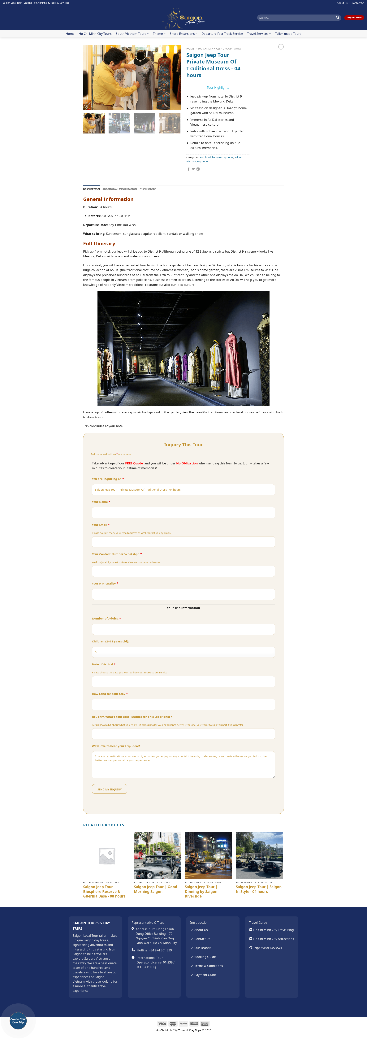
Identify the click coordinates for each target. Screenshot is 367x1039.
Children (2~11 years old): (110, 641)
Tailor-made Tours (288, 34)
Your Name (101, 502)
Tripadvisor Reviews (267, 948)
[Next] (174, 77)
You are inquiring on (108, 479)
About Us (342, 3)
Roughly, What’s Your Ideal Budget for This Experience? (132, 717)
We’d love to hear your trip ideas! (116, 746)
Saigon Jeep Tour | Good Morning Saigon (155, 889)
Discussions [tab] (148, 189)
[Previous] (89, 77)
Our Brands (202, 948)
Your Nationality (105, 583)
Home (70, 34)
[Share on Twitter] (193, 169)
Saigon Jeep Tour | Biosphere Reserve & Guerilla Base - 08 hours (104, 892)
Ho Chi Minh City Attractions (273, 939)
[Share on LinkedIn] (198, 169)
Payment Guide (205, 975)
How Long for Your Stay (110, 694)
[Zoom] (88, 105)
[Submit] (337, 18)
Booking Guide (205, 957)
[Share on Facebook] (188, 169)
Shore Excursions (182, 34)
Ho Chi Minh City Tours (95, 34)
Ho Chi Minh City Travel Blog (273, 930)
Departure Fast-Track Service (222, 34)
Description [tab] (91, 189)
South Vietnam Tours (131, 34)
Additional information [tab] (119, 189)
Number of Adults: (106, 618)
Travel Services (257, 34)
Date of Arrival (103, 664)
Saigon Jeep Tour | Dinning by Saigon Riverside (201, 892)
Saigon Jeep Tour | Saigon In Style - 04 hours (259, 889)
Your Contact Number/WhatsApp (117, 554)
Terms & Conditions (208, 966)
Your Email (101, 525)
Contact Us (358, 3)
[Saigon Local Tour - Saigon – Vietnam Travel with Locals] (183, 17)
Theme (158, 34)
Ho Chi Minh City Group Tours (219, 48)
